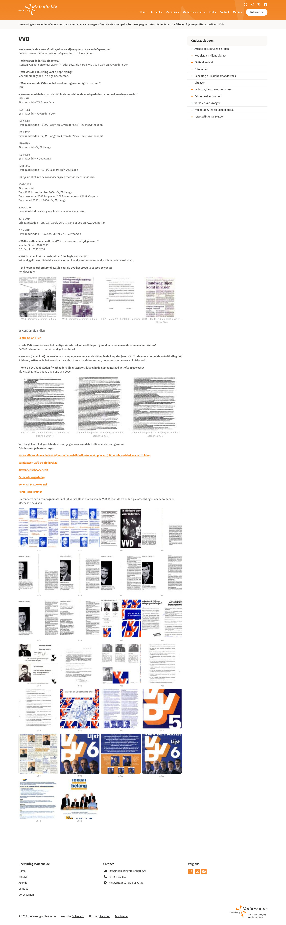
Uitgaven (199, 82)
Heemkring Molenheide (33, 24)
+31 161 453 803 (117, 876)
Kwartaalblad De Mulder (209, 116)
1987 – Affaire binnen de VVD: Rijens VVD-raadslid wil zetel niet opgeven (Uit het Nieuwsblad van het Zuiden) (84, 455)
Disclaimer (121, 916)
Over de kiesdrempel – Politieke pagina (123, 24)
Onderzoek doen (193, 12)
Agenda (23, 882)
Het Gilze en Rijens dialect (210, 55)
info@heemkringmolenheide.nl (127, 870)
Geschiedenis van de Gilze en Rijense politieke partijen (183, 24)
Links (212, 12)
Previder (104, 916)
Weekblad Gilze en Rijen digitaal (214, 109)
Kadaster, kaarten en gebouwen (213, 89)
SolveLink (78, 916)
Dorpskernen (26, 894)
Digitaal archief (203, 62)
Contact (224, 12)
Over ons (171, 12)
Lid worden (256, 12)
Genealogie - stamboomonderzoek (215, 76)
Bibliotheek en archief (207, 96)
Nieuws (23, 876)
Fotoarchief (201, 69)
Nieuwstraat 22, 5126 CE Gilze (126, 882)
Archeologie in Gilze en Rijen (211, 48)
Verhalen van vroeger (84, 24)
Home (143, 12)
